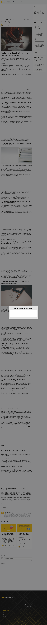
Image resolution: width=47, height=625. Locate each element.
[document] (23, 312)
